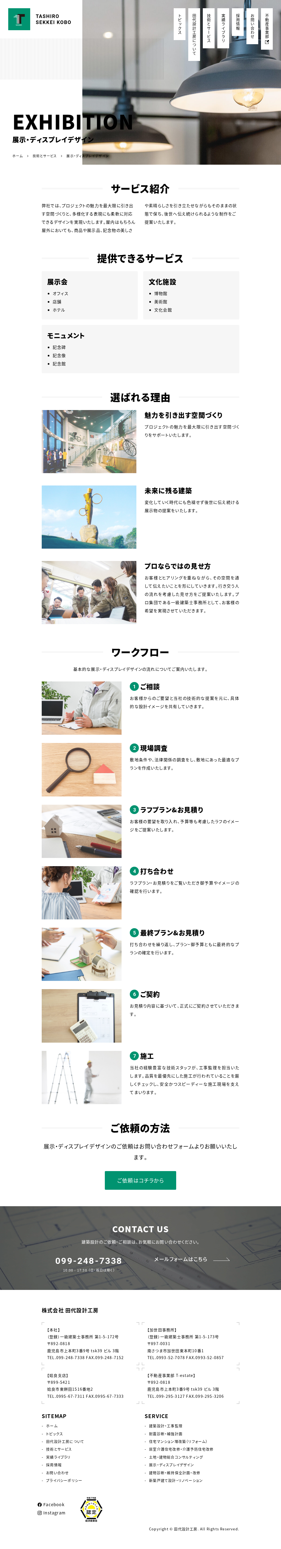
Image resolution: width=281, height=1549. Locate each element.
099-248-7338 (88, 1261)
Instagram (54, 1513)
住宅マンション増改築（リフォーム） (178, 1441)
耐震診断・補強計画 (165, 1433)
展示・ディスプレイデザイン (171, 1464)
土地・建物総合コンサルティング (176, 1457)
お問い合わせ (252, 26)
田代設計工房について (194, 34)
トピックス (179, 24)
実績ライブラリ (223, 28)
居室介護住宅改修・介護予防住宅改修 (181, 1449)
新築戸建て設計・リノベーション (176, 1480)
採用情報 (238, 22)
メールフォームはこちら (180, 1259)
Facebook (53, 1505)
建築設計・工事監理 (165, 1425)
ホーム (52, 1425)
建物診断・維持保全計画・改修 (174, 1472)
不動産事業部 (267, 26)
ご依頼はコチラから (140, 1180)
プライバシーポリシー (64, 1480)
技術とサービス (209, 28)
